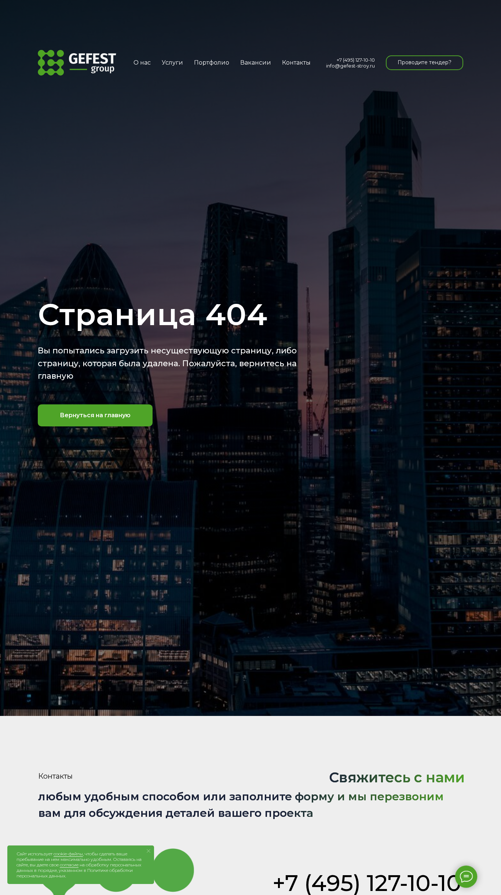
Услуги (172, 62)
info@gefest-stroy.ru (350, 66)
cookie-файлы (68, 853)
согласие (69, 864)
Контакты (296, 62)
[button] (424, 62)
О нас (142, 62)
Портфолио (211, 62)
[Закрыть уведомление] (148, 851)
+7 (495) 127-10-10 (356, 60)
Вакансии (255, 62)
